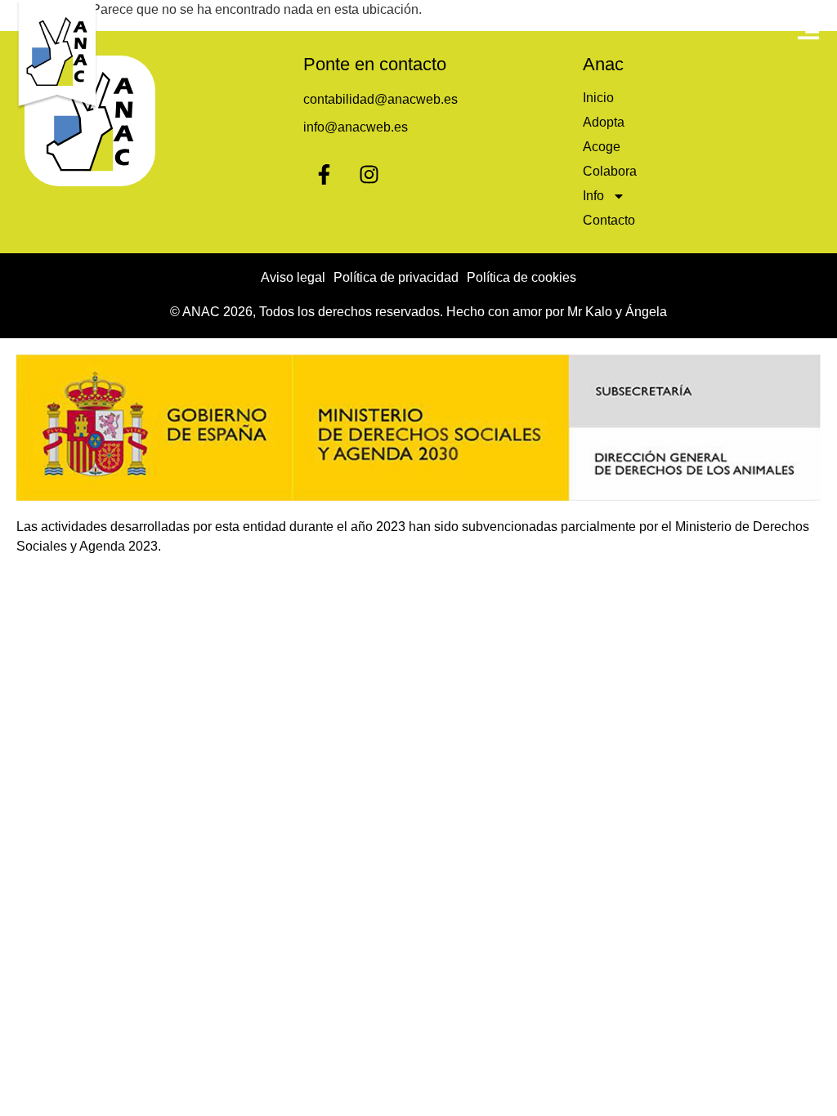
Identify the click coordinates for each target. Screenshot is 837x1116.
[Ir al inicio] (57, 55)
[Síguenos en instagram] (368, 174)
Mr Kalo (589, 312)
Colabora (610, 171)
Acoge (601, 147)
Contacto (609, 220)
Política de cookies (521, 277)
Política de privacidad (396, 277)
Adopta (603, 122)
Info (593, 196)
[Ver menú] (808, 28)
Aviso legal (293, 277)
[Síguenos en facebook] (323, 174)
